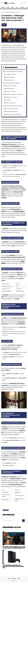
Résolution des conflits (9, 88)
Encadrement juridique (9, 77)
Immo (4, 24)
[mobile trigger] (2, 3)
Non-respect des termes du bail (11, 108)
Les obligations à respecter (10, 74)
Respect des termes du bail (10, 91)
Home (2, 12)
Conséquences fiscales (9, 80)
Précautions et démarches (10, 102)
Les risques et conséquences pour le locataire (13, 105)
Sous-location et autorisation (11, 85)
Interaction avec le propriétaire (11, 111)
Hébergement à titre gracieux (11, 97)
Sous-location (8, 100)
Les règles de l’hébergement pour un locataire (13, 71)
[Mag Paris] (9, 3)
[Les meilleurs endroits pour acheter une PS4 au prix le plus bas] (14, 557)
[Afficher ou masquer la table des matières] (21, 67)
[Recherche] (22, 3)
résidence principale (19, 211)
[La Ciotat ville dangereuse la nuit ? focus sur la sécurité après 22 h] (14, 538)
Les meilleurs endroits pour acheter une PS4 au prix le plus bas (13, 566)
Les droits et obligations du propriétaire (12, 82)
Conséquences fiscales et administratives (13, 114)
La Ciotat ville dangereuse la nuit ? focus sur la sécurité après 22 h (14, 547)
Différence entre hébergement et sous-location (13, 94)
